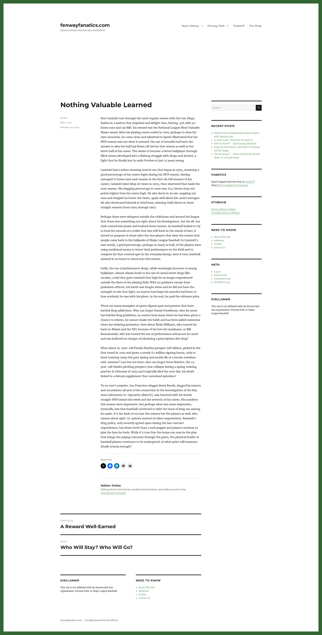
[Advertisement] (161, 75)
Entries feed (220, 275)
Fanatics (249, 181)
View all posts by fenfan (113, 493)
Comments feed (222, 278)
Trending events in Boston (225, 212)
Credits (142, 594)
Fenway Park (216, 25)
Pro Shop (255, 25)
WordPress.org (222, 282)
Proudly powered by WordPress (101, 620)
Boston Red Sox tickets (223, 209)
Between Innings (69, 127)
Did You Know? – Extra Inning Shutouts (235, 143)
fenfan (63, 118)
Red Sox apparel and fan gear (232, 185)
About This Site (147, 587)
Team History (190, 25)
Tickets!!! (239, 25)
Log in (217, 271)
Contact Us (144, 598)
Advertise (144, 591)
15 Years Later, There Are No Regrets (233, 140)
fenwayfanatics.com (85, 25)
